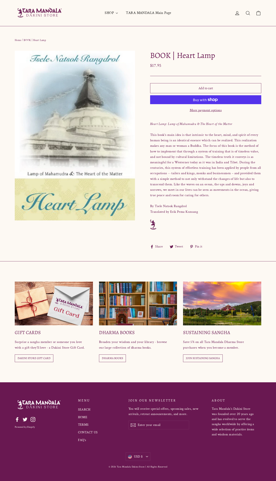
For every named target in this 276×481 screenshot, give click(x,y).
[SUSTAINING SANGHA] (222, 303)
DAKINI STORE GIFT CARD (34, 358)
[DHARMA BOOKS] (138, 303)
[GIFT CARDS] (54, 303)
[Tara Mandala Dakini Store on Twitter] (25, 419)
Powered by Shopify (25, 427)
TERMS (83, 425)
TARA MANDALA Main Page (148, 12)
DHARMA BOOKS (112, 358)
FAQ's (82, 440)
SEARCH (84, 410)
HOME (82, 417)
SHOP (110, 12)
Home (18, 40)
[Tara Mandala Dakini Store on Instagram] (33, 419)
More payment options (206, 110)
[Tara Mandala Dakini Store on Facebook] (17, 419)
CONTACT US (88, 432)
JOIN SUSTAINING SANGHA (203, 358)
